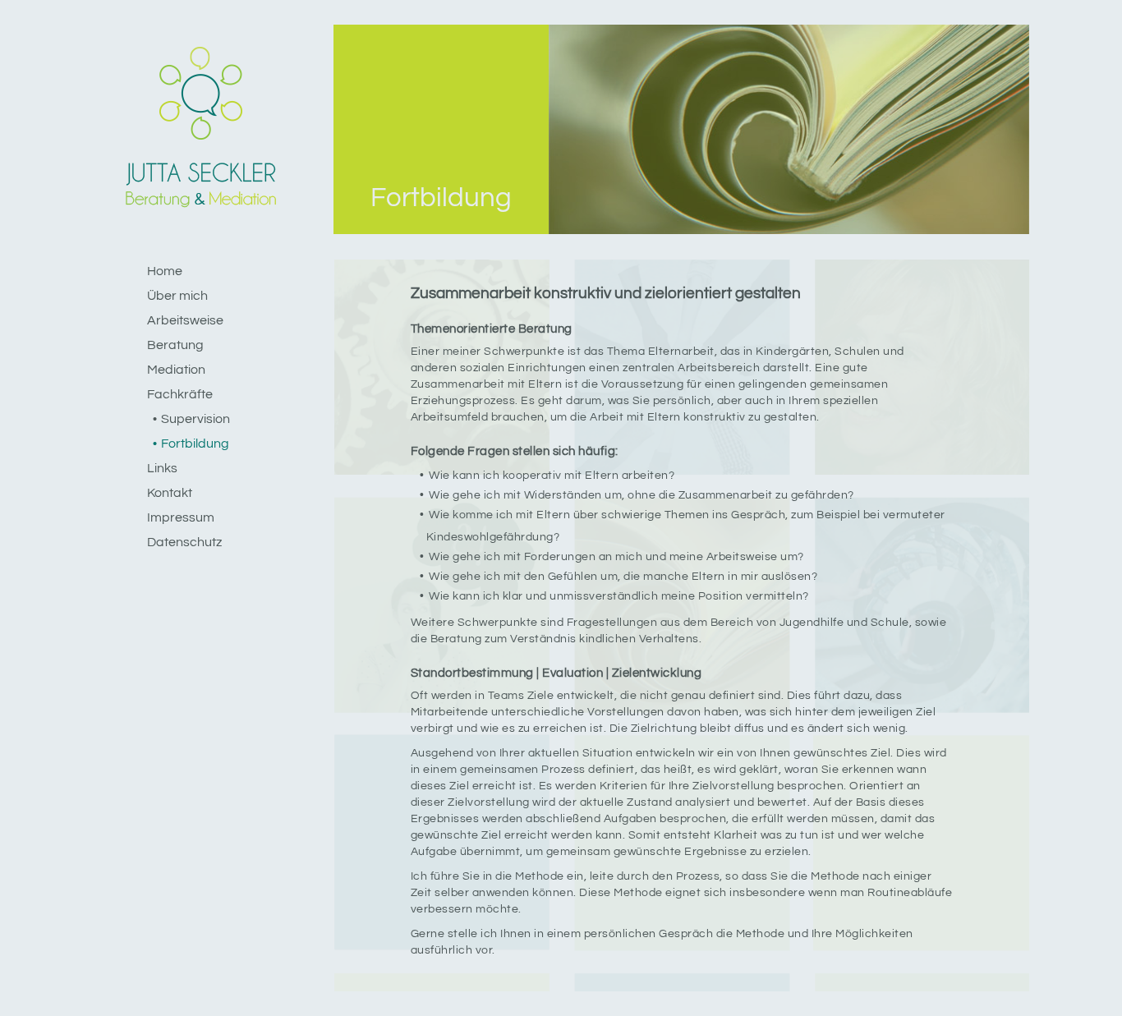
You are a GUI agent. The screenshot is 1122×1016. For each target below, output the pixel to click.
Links (162, 468)
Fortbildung (195, 443)
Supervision (195, 418)
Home (164, 271)
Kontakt (169, 492)
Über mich (177, 295)
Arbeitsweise (185, 320)
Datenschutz (184, 542)
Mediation (176, 369)
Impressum (180, 517)
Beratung (175, 345)
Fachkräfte (180, 394)
